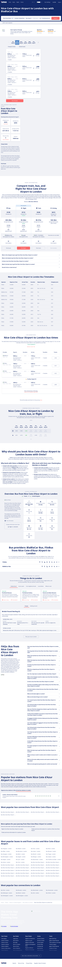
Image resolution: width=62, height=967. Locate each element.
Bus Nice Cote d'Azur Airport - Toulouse (10, 870)
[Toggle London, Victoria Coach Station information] (59, 796)
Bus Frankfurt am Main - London (53, 859)
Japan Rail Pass (52, 938)
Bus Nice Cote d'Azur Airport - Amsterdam (25, 867)
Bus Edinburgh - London (6, 893)
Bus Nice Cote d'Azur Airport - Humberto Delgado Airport (29, 876)
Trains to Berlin (4, 946)
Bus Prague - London (51, 854)
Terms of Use (21, 963)
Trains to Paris (4, 942)
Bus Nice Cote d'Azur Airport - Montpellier (10, 814)
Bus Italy (15, 942)
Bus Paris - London (35, 848)
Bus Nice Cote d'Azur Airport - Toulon (39, 876)
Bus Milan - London (5, 851)
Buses (14, 2)
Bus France (15, 940)
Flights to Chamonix (30, 938)
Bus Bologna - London (36, 856)
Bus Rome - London (50, 848)
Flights (17, 2)
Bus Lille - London (35, 893)
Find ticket (6, 124)
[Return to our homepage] (5, 2)
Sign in (59, 2)
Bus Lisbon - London (35, 851)
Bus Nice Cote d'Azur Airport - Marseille (10, 812)
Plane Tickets (28, 936)
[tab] (11, 46)
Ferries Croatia (40, 940)
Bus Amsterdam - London (52, 890)
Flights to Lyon (28, 940)
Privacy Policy (29, 963)
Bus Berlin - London (20, 854)
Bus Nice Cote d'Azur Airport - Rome (9, 865)
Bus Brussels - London (21, 890)
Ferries (22, 2)
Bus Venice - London (5, 862)
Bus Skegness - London (6, 848)
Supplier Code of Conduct (40, 963)
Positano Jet (40, 946)
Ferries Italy (40, 944)
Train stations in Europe (55, 942)
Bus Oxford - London (51, 893)
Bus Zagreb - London (20, 856)
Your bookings (47, 2)
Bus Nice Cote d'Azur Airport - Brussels (40, 867)
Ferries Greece (40, 938)
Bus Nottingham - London (7, 895)
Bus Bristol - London (20, 893)
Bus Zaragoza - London (6, 854)
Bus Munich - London (36, 854)
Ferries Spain (40, 942)
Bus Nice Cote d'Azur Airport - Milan (24, 865)
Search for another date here (31, 392)
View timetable (6, 139)
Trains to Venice (5, 944)
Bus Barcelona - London (21, 851)
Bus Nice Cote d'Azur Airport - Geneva (39, 870)
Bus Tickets (16, 936)
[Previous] (13, 426)
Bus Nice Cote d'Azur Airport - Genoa (39, 873)
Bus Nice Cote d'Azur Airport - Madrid (39, 862)
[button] (28, 18)
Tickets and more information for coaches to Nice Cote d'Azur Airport (45, 829)
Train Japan (4, 938)
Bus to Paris (16, 946)
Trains (10, 2)
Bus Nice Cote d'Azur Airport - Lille (8, 873)
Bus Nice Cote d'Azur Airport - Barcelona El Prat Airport (13, 876)
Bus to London (16, 944)
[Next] (38, 42)
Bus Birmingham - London (7, 856)
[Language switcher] (39, 2)
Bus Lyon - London (20, 859)
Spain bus (15, 938)
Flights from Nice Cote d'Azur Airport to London (12, 829)
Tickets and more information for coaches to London (13, 832)
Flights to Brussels (29, 942)
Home (2, 902)
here (41, 400)
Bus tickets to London (28, 902)
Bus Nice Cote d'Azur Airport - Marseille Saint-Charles (28, 812)
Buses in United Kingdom (15, 902)
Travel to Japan (52, 944)
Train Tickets (4, 936)
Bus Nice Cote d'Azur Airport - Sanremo (40, 812)
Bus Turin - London (20, 862)
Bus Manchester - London (37, 859)
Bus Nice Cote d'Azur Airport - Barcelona (40, 865)
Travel (50, 936)
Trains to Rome (4, 940)
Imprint (14, 963)
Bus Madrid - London (21, 848)
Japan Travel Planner (54, 940)
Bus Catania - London (51, 856)
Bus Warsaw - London (51, 851)
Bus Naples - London (5, 859)
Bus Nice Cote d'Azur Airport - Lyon (9, 867)
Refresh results (30, 346)
